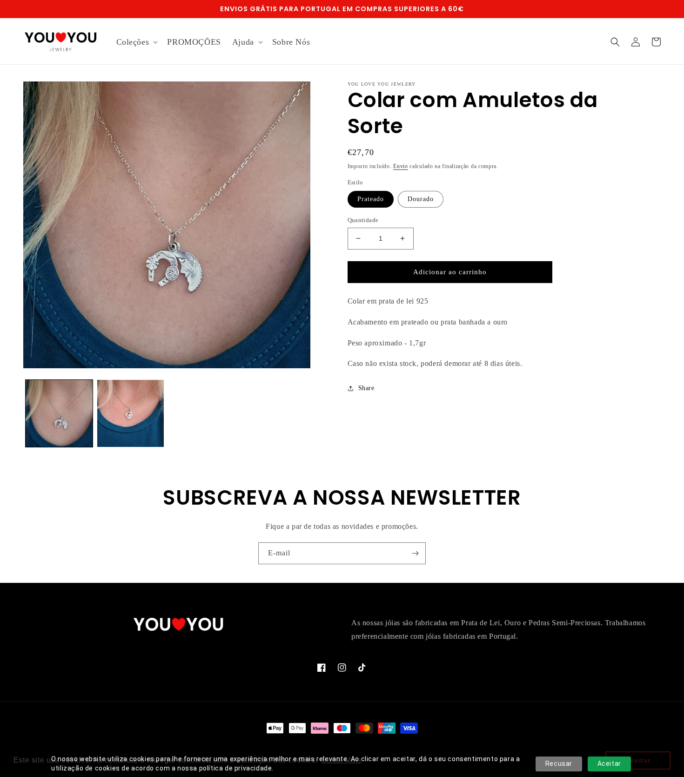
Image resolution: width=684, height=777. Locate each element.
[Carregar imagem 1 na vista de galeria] (59, 413)
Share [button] (366, 388)
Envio (400, 166)
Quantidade (363, 219)
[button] (136, 42)
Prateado (370, 199)
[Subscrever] (415, 553)
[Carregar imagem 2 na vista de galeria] (130, 413)
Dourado (421, 199)
